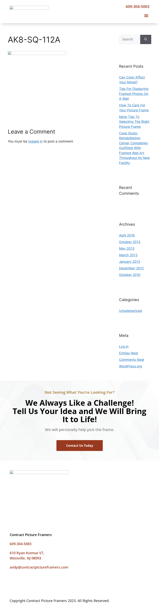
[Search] (145, 39)
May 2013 (126, 248)
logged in (35, 141)
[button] (146, 15)
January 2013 (129, 262)
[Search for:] (129, 39)
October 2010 (129, 275)
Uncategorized (130, 311)
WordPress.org (130, 366)
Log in (124, 346)
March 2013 (128, 255)
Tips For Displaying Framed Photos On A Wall (133, 94)
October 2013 (129, 242)
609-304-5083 (137, 6)
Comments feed (131, 360)
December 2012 (131, 268)
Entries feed (128, 353)
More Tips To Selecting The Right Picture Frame (134, 122)
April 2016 (127, 235)
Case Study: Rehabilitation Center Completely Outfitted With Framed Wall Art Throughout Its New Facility (134, 148)
